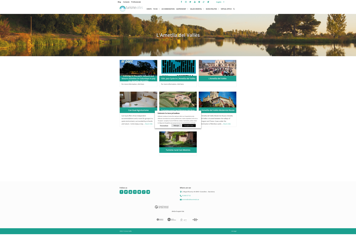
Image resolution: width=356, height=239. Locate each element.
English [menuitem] (218, 2)
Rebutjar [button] (176, 125)
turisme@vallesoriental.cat (190, 199)
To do (155, 9)
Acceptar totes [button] (188, 125)
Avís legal (233, 231)
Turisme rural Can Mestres (178, 150)
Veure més (149, 124)
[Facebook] (181, 2)
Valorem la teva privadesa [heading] (169, 113)
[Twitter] (190, 2)
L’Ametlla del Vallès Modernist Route (217, 110)
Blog (119, 2)
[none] (226, 2)
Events (149, 9)
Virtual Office (226, 9)
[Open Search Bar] (233, 9)
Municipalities (211, 9)
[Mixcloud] (203, 2)
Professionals (136, 2)
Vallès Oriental (196, 9)
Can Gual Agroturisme (138, 110)
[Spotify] (199, 2)
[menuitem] (226, 2)
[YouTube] (195, 2)
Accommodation (168, 9)
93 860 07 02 (186, 195)
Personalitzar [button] (164, 125)
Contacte (126, 2)
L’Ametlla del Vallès (217, 78)
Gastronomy (181, 9)
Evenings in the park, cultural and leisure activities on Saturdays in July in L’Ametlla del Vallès (138, 78)
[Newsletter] (208, 2)
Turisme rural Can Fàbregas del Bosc (178, 110)
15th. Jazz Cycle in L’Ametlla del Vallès (178, 78)
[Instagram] (186, 2)
